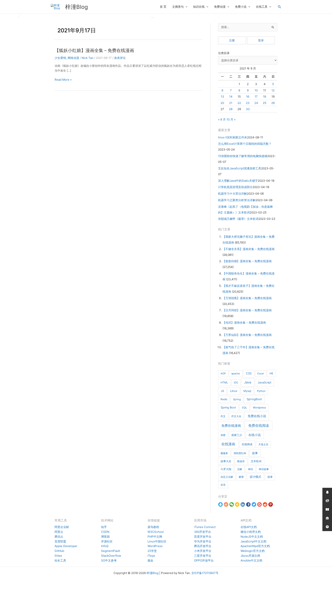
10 (256, 90)
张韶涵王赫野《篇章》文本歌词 (238, 219)
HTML (224, 382)
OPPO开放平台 (204, 560)
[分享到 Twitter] (254, 504)
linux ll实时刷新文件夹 (232, 137)
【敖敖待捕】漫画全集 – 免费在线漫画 (247, 261)
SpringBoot (254, 399)
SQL (244, 407)
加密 (223, 435)
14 (230, 96)
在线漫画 (228, 444)
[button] (185, 6)
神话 (250, 469)
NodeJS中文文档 (252, 536)
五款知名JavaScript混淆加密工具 (239, 168)
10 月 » (231, 119)
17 (256, 96)
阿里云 (59, 532)
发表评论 (120, 58)
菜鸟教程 (153, 527)
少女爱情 (60, 58)
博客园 (105, 536)
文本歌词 (256, 461)
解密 (241, 476)
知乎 (104, 527)
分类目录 (224, 53)
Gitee (58, 555)
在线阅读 (247, 444)
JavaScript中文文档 (253, 541)
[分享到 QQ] (220, 504)
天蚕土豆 (263, 444)
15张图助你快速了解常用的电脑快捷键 (242, 156)
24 (256, 103)
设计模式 (255, 477)
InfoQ (104, 546)
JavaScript (264, 382)
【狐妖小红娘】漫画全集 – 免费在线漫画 (94, 50)
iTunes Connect (205, 527)
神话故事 (264, 469)
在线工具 (261, 6)
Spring (237, 399)
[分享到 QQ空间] (237, 504)
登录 (261, 40)
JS (222, 390)
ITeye (151, 555)
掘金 (150, 560)
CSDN (105, 532)
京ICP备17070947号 (204, 573)
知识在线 (199, 6)
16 (247, 96)
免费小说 (241, 6)
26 (273, 103)
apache (235, 373)
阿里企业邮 (62, 527)
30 (248, 109)
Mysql (247, 390)
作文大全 (236, 416)
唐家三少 (236, 435)
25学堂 (152, 551)
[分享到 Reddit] (265, 504)
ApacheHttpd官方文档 (255, 546)
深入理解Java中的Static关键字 (238, 180)
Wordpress (259, 407)
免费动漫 (220, 6)
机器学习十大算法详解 (232, 193)
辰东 (223, 484)
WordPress (155, 546)
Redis (224, 399)
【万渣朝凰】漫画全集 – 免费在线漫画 (247, 298)
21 (230, 103)
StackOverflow (111, 555)
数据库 (241, 461)
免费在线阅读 (258, 425)
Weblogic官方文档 (253, 551)
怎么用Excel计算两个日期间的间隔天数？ (244, 144)
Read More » (63, 80)
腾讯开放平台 (202, 546)
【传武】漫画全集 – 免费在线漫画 (244, 322)
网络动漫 (73, 58)
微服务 (224, 453)
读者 (270, 476)
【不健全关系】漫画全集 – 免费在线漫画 (248, 249)
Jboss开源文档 (250, 555)
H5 (271, 373)
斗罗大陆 (226, 469)
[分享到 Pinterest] (270, 504)
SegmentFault (110, 551)
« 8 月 (222, 119)
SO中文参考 (109, 560)
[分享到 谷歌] (259, 504)
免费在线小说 (257, 416)
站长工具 (60, 560)
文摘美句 (178, 6)
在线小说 (254, 435)
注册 (232, 40)
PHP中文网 (155, 536)
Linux (233, 391)
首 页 (163, 6)
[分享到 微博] (226, 504)
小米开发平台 (202, 551)
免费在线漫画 (231, 425)
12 (273, 90)
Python (261, 390)
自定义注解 (227, 476)
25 (264, 103)
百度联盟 (60, 541)
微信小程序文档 (251, 532)
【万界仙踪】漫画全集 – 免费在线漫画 (247, 335)
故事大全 (226, 461)
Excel (260, 373)
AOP (223, 373)
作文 (223, 416)
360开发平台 (202, 532)
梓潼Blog (76, 6)
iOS (236, 382)
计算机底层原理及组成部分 (235, 187)
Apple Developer (66, 546)
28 (230, 109)
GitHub (59, 551)
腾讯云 (59, 536)
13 (222, 96)
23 (248, 103)
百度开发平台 (202, 536)
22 (239, 103)
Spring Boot (228, 407)
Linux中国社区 (157, 541)
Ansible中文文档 (251, 560)
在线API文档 (249, 527)
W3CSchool (156, 532)
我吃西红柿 (240, 453)
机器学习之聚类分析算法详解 (237, 200)
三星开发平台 (202, 555)
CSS (248, 373)
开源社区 (107, 541)
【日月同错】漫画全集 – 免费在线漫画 (247, 310)
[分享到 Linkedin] (243, 504)
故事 (255, 453)
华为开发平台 (202, 541)
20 (222, 103)
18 (264, 96)
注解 (239, 469)
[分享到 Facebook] (248, 504)
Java (247, 382)
